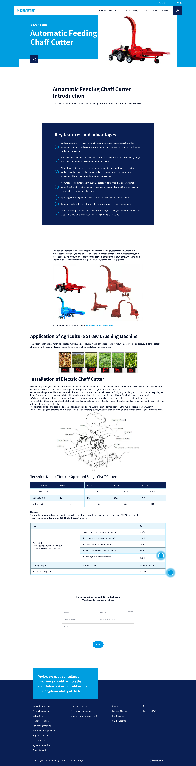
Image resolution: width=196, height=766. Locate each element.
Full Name (66, 613)
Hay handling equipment (44, 730)
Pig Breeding (118, 715)
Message (66, 626)
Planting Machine (41, 720)
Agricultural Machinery (43, 706)
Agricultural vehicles (42, 745)
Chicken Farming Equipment (84, 715)
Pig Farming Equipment (81, 711)
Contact (162, 3)
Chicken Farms (119, 720)
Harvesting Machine (42, 725)
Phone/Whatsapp (69, 619)
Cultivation (38, 715)
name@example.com (107, 619)
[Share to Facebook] (42, 59)
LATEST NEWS (149, 711)
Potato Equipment (41, 711)
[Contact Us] (177, 10)
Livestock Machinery (80, 706)
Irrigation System (40, 735)
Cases (115, 706)
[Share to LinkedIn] (48, 59)
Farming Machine (120, 711)
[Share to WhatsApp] (55, 59)
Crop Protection (40, 740)
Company (103, 613)
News (145, 706)
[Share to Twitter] (61, 59)
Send (98, 644)
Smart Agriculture (41, 750)
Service (165, 10)
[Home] (26, 10)
